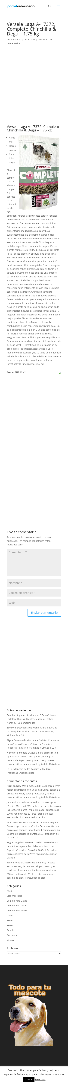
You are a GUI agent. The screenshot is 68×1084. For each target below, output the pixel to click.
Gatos (10, 915)
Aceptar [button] (29, 1079)
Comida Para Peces (17, 905)
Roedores (16, 39)
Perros (10, 925)
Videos (10, 940)
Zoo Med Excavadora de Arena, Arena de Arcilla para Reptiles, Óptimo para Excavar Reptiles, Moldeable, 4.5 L (32, 731)
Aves (9, 890)
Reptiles (11, 930)
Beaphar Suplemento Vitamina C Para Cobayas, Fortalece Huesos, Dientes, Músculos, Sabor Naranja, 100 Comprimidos (32, 719)
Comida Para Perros (17, 910)
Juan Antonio (13, 802)
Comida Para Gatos (17, 900)
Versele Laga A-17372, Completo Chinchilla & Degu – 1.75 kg (33, 128)
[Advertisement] (34, 89)
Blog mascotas (14, 895)
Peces (10, 920)
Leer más (40, 1079)
